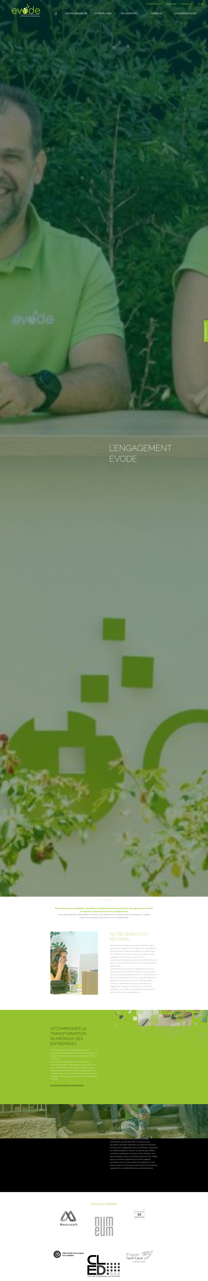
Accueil (98, 899)
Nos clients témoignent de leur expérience (67, 1085)
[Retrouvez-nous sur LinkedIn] (202, 4)
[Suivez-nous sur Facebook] (198, 4)
